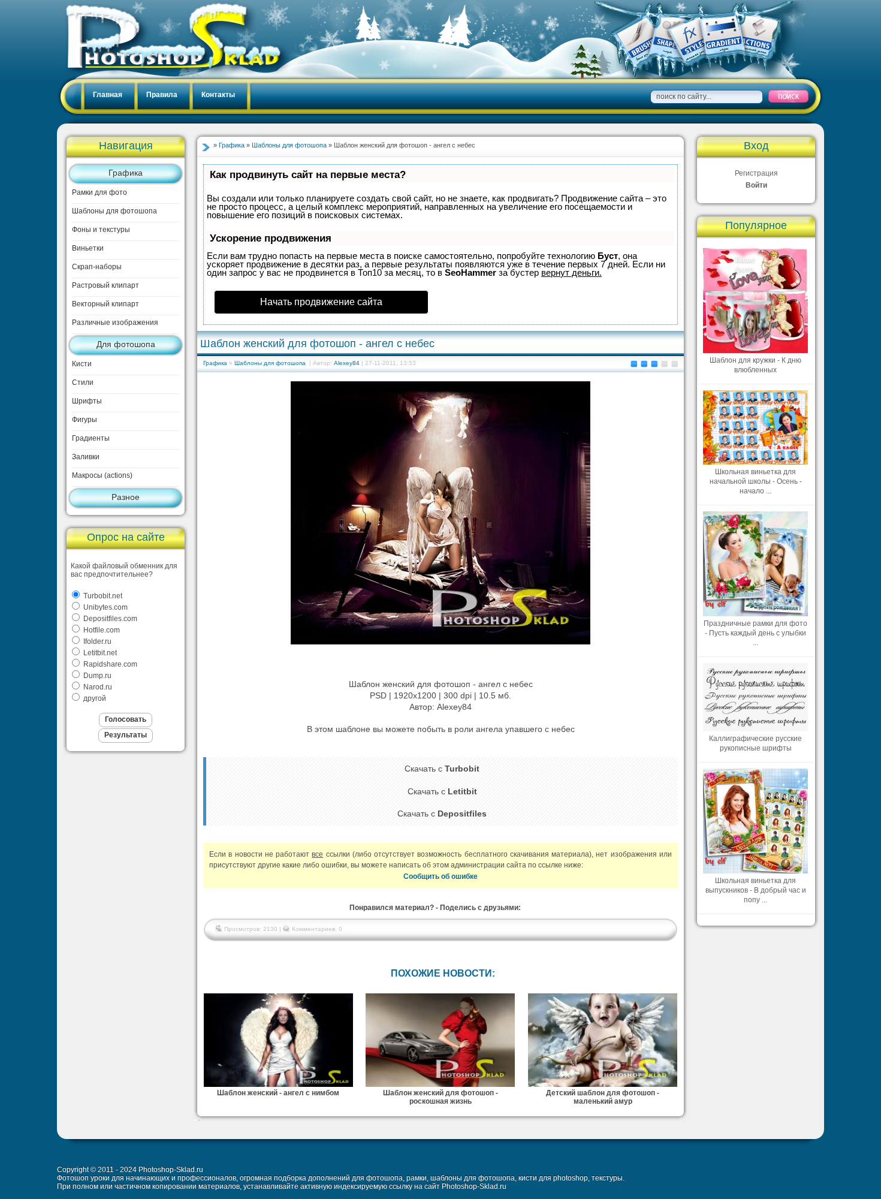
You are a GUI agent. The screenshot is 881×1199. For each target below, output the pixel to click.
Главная (107, 95)
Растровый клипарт (105, 285)
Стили (82, 382)
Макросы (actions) (102, 475)
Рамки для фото (99, 192)
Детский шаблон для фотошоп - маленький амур (602, 1097)
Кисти (82, 364)
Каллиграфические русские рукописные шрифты (755, 743)
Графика (125, 172)
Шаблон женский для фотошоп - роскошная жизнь (440, 1097)
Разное (125, 497)
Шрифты (87, 401)
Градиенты (91, 438)
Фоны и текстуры (101, 229)
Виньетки (88, 248)
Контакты (218, 95)
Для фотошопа (125, 344)
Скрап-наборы (97, 267)
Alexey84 (347, 363)
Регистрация (756, 173)
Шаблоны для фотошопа (114, 211)
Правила (161, 95)
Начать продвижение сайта (321, 302)
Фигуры (84, 419)
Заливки (85, 457)
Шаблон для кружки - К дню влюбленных (755, 365)
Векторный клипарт (105, 304)
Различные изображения (115, 322)
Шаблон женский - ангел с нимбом (278, 1093)
